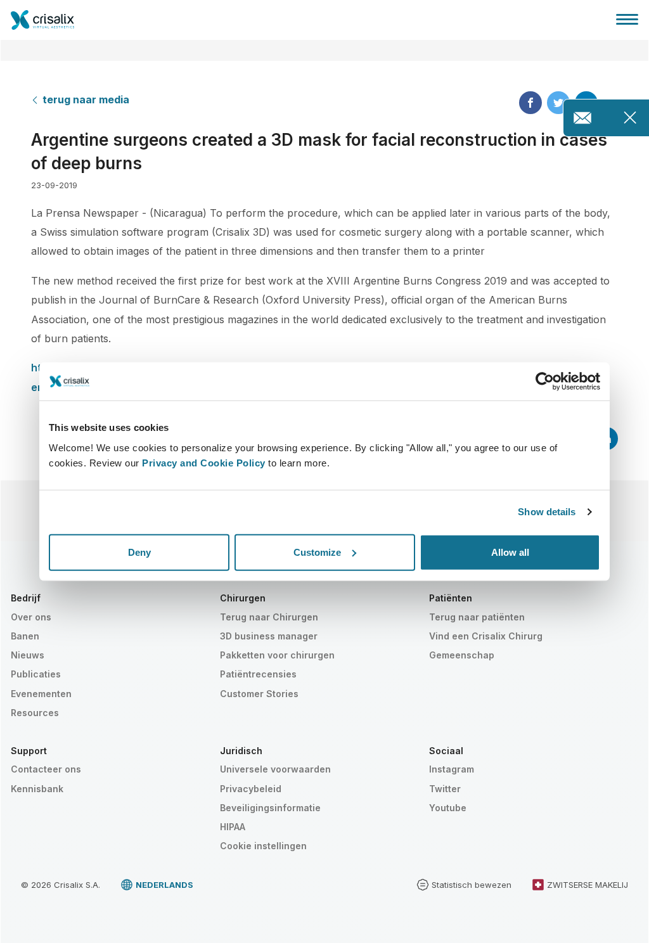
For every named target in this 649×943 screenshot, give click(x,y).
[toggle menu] (627, 19)
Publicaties (36, 674)
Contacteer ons (46, 769)
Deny (139, 551)
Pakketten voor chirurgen (277, 655)
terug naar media (85, 99)
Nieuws (27, 655)
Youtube (447, 807)
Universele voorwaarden (275, 769)
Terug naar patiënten (477, 617)
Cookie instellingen (263, 845)
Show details (546, 511)
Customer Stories (259, 693)
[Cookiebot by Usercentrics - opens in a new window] (544, 381)
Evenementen (41, 693)
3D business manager (269, 636)
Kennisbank (37, 788)
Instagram (451, 769)
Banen (25, 636)
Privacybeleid (250, 788)
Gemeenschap (461, 655)
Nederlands (164, 885)
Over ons (31, 617)
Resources (35, 712)
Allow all (510, 551)
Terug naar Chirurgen (269, 617)
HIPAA (232, 826)
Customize (317, 551)
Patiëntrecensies (258, 674)
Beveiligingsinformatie (270, 807)
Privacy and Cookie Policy (204, 462)
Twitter (445, 788)
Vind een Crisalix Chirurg (486, 636)
